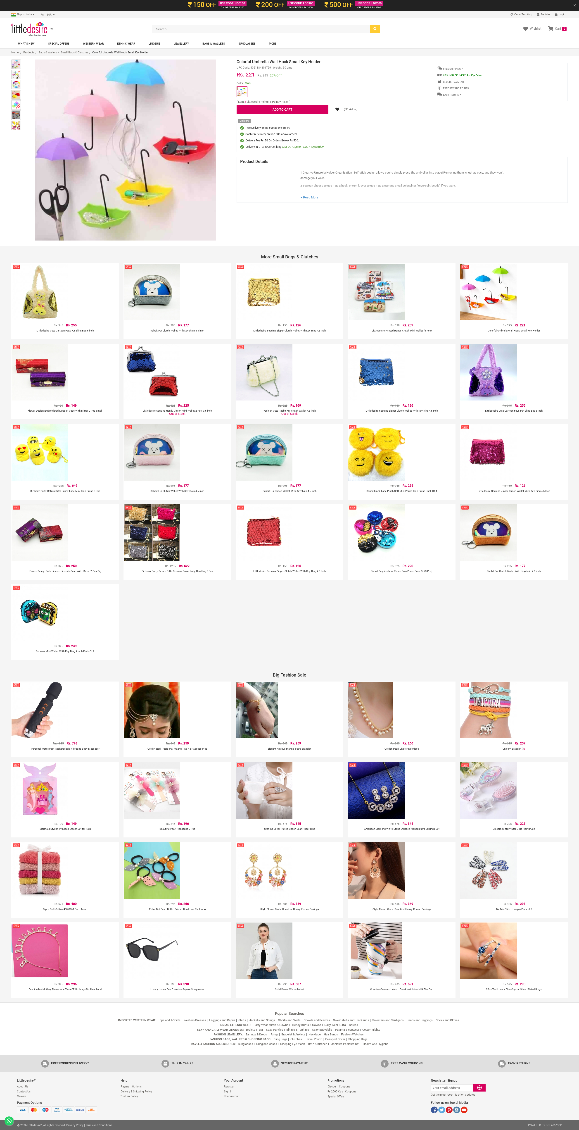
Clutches (296, 1039)
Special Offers (58, 43)
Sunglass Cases (266, 1044)
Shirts (242, 1020)
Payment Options (131, 1086)
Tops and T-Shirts (169, 1020)
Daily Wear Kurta (335, 1025)
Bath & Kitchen (317, 1044)
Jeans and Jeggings (420, 1020)
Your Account (232, 1096)
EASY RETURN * (452, 94)
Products (28, 52)
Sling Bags (280, 1039)
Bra (261, 1029)
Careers (21, 1096)
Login (561, 14)
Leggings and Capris (222, 1020)
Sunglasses (246, 43)
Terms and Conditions (98, 1125)
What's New (26, 43)
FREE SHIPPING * (453, 68)
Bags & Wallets (213, 43)
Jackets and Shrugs (262, 1020)
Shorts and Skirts (289, 1020)
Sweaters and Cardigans (388, 1020)
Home (15, 52)
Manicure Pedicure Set (345, 1044)
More (272, 43)
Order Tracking (523, 14)
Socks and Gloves (447, 1020)
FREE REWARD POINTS (456, 88)
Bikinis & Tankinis (297, 1029)
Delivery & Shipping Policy (136, 1091)
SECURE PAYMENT (453, 81)
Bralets (250, 1029)
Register (545, 14)
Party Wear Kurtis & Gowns (271, 1025)
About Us (22, 1086)
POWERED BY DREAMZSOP (545, 1125)
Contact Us (24, 1091)
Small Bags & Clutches (74, 52)
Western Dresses (195, 1020)
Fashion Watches (352, 1034)
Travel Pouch (313, 1039)
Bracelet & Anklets (293, 1034)
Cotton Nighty (371, 1029)
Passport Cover (335, 1039)
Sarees (353, 1025)
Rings (274, 1034)
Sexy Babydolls (322, 1029)
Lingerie (154, 43)
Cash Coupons (341, 1091)
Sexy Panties (274, 1029)
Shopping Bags (358, 1039)
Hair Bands (331, 1034)
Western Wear (93, 43)
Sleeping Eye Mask (292, 1044)
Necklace (314, 1034)
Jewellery (181, 43)
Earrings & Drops (256, 1034)
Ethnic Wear (126, 43)
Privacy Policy (74, 1125)
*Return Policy (129, 1096)
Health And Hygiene (375, 1044)
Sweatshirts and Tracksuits (351, 1020)
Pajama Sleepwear (347, 1029)
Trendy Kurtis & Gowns (306, 1025)
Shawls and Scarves (317, 1020)
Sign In (228, 1091)
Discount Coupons (338, 1086)
